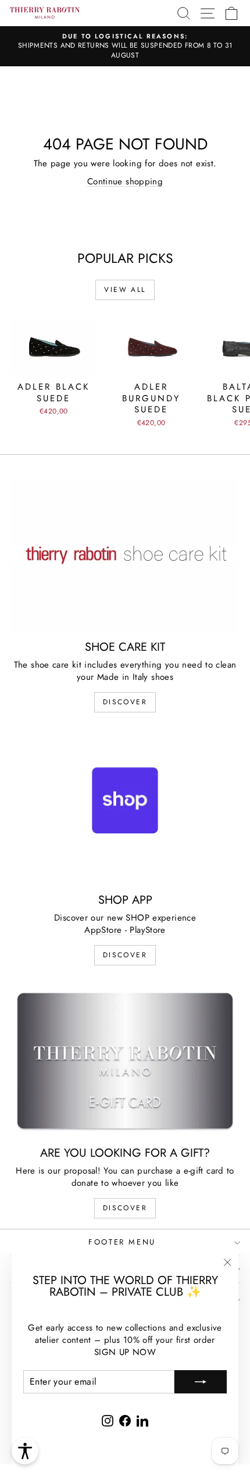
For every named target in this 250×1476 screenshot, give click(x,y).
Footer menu (122, 1241)
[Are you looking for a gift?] (125, 1061)
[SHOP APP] (125, 808)
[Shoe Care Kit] (125, 554)
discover (125, 702)
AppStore (103, 930)
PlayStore (147, 930)
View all (124, 289)
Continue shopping (125, 181)
